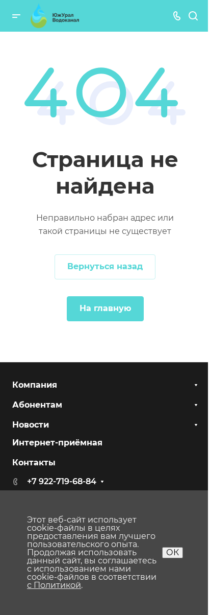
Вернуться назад (105, 266)
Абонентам (37, 405)
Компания (34, 385)
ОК (172, 552)
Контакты (34, 462)
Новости (30, 425)
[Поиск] (193, 16)
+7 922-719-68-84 (61, 481)
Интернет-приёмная (57, 442)
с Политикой (54, 585)
